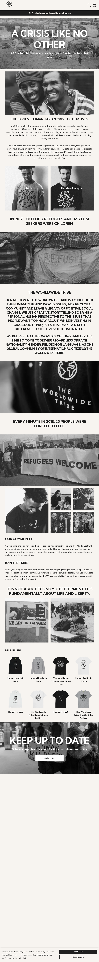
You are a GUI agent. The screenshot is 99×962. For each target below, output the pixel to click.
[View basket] (94, 5)
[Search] (89, 5)
